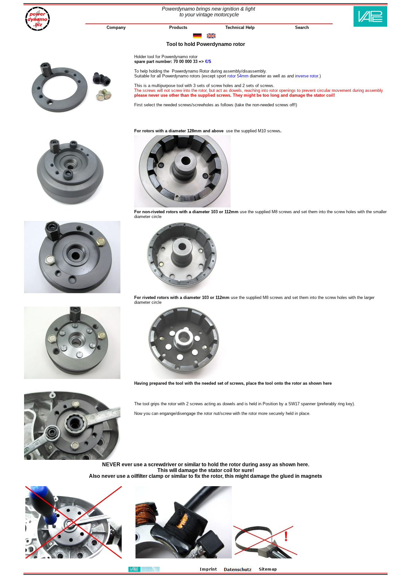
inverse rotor (306, 76)
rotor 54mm (238, 76)
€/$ (208, 61)
